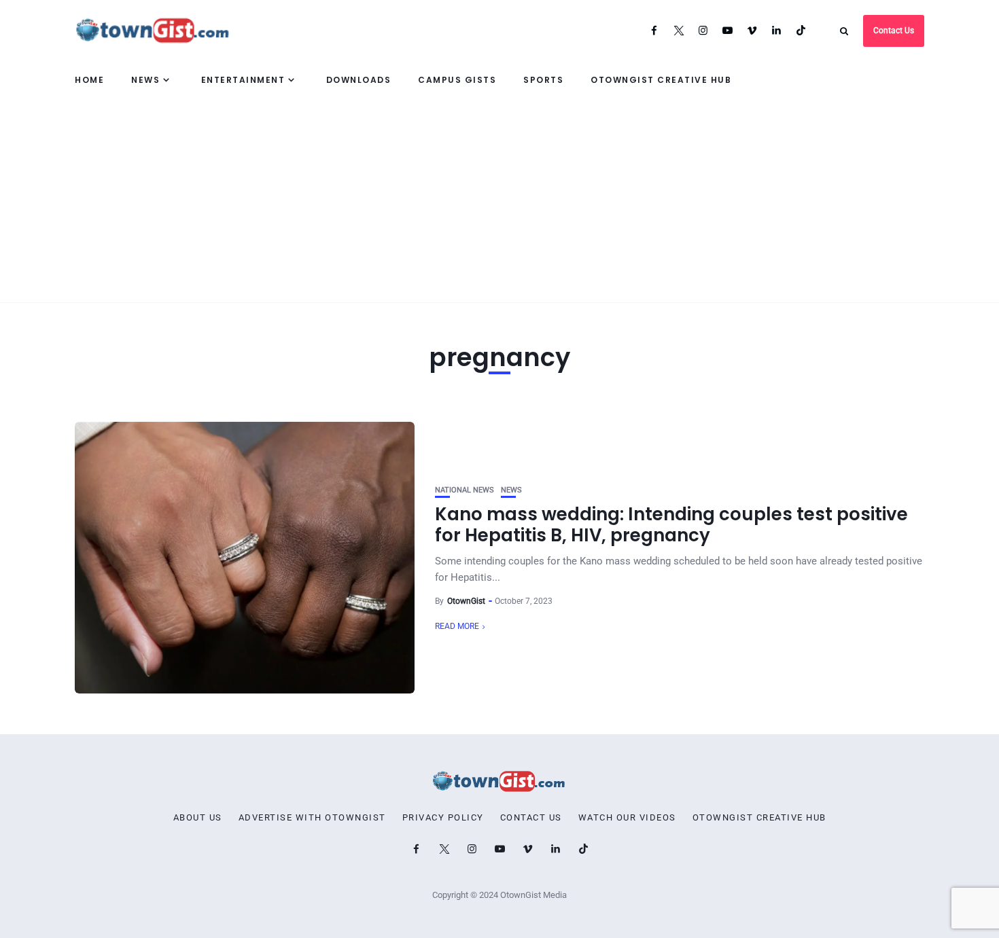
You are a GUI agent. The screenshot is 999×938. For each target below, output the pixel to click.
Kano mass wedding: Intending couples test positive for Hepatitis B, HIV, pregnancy (671, 524)
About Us (197, 818)
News (145, 80)
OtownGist (466, 601)
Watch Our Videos (627, 818)
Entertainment (243, 80)
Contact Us (893, 30)
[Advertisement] (499, 200)
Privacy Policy (443, 818)
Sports (543, 80)
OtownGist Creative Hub (661, 80)
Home (89, 80)
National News (464, 490)
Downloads (358, 80)
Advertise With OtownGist (312, 818)
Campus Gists (457, 80)
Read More (457, 626)
